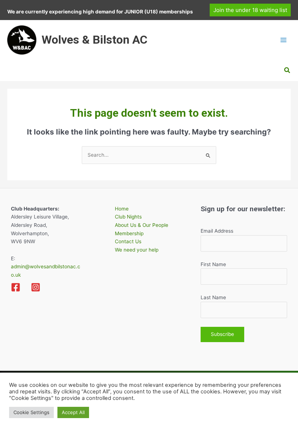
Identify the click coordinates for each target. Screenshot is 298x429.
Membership (129, 233)
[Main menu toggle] (283, 39)
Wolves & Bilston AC (94, 40)
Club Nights (128, 217)
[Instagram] (35, 287)
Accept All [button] (73, 412)
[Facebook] (15, 287)
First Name (213, 264)
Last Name (213, 297)
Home (122, 209)
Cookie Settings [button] (31, 412)
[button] (250, 10)
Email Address (217, 231)
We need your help (136, 250)
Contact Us (128, 241)
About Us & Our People (141, 225)
